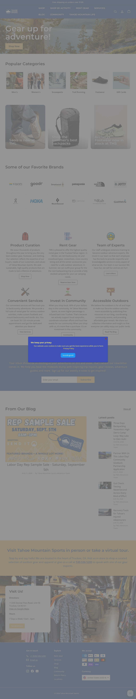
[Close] (106, 338)
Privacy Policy (68, 348)
